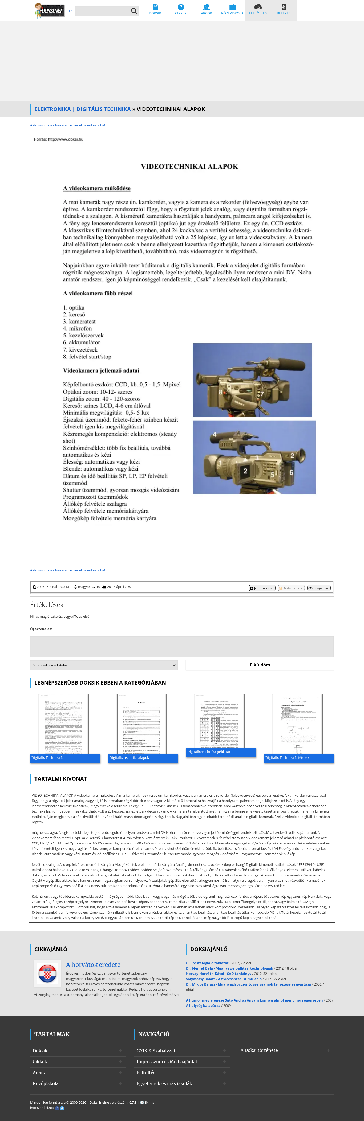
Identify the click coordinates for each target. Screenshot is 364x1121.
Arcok (206, 13)
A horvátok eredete (93, 964)
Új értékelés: (41, 629)
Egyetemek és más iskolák (164, 1083)
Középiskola (232, 13)
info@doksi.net (42, 1107)
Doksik (155, 13)
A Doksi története (259, 1050)
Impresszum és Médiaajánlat (167, 1061)
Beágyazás (321, 588)
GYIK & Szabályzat (156, 1050)
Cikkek (181, 13)
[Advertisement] (182, 61)
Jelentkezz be (263, 588)
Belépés (283, 13)
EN (70, 11)
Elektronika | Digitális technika (82, 109)
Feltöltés (258, 13)
